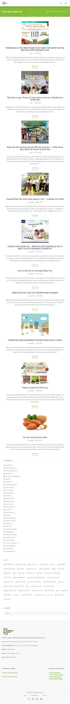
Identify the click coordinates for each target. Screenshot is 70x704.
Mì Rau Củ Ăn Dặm (20, 582)
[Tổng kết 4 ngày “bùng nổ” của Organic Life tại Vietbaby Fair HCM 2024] (35, 82)
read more (35, 66)
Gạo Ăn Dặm (7, 577)
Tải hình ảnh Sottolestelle (10, 672)
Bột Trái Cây (20, 569)
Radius (8, 526)
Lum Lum (8, 504)
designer (31, 274)
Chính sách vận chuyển (56, 674)
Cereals (54, 569)
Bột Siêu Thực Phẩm (9, 569)
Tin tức (8, 548)
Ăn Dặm (8, 465)
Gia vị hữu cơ (30, 573)
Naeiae (8, 509)
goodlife (31, 202)
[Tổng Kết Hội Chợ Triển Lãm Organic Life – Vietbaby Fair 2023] (35, 184)
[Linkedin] (37, 699)
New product (9, 512)
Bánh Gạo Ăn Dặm (20, 564)
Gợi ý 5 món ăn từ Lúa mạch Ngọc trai (35, 270)
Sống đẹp (8, 532)
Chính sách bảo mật (55, 677)
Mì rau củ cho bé (8, 582)
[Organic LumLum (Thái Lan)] (35, 372)
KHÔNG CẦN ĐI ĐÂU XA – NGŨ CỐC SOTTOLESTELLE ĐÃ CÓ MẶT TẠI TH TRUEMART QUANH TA (35, 247)
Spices (57, 590)
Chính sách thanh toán (56, 679)
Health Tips (9, 498)
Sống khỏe (9, 537)
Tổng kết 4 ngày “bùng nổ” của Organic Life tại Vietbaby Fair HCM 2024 (35, 98)
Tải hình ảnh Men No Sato (10, 676)
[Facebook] (29, 699)
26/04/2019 (38, 440)
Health (7, 496)
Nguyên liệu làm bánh (49, 582)
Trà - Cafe (50, 595)
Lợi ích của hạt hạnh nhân (35, 437)
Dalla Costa (9, 487)
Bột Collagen (44, 564)
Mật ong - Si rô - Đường (34, 582)
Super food (64, 590)
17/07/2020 (38, 390)
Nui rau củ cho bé (36, 586)
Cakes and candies (44, 569)
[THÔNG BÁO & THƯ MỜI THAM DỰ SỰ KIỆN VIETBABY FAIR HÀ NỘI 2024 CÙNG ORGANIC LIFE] (35, 32)
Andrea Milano (10, 468)
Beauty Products (10, 470)
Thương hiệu (9, 545)
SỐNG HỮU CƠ (10, 534)
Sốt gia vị (16, 595)
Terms (25, 695)
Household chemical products (36, 577)
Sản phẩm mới (10, 529)
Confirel (8, 482)
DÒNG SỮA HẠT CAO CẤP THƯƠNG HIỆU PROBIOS (35, 293)
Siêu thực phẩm (49, 590)
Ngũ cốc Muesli (19, 586)
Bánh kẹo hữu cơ (33, 564)
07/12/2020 (38, 343)
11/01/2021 (39, 274)
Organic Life (9, 520)
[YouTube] (41, 699)
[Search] (61, 3)
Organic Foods (10, 518)
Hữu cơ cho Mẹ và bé (53, 577)
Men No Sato (9, 507)
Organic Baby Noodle (10, 590)
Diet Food (8, 490)
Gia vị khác (39, 573)
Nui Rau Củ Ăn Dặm (49, 586)
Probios (8, 523)
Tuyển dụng (9, 551)
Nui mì (27, 586)
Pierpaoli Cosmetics (24, 590)
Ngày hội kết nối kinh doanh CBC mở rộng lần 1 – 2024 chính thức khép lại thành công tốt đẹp (35, 148)
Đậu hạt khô (7, 599)
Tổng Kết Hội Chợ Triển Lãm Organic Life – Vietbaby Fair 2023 (35, 199)
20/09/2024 (37, 53)
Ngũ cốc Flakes (8, 586)
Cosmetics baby (10, 484)
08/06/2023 (38, 202)
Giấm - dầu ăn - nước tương (52, 573)
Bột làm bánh (61, 564)
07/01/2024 (37, 152)
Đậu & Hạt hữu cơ (60, 595)
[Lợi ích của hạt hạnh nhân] (35, 422)
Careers (44, 695)
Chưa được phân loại (11, 476)
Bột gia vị (52, 564)
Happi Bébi (9, 493)
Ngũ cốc (60, 582)
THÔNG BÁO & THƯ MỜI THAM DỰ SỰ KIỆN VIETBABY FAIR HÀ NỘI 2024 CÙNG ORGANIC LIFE (35, 49)
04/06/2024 (37, 103)
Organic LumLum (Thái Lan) (35, 387)
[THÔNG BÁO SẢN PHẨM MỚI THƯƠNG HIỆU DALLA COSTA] (35, 325)
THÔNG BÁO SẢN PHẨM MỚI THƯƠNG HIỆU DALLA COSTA (35, 340)
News (7, 515)
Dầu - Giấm (22, 573)
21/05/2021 (38, 252)
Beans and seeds (8, 564)
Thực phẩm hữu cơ (39, 595)
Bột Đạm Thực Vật (31, 569)
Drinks (15, 573)
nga (31, 53)
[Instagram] (33, 699)
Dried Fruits (7, 573)
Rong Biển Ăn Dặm (37, 590)
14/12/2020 (38, 296)
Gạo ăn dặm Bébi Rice (19, 577)
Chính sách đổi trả (54, 672)
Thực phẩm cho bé (26, 595)
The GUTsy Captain (11, 543)
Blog (7, 473)
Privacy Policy (35, 695)
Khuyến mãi (9, 501)
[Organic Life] (5, 3)
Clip (7, 479)
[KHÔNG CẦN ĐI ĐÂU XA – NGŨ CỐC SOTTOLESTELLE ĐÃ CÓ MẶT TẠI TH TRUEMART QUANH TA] (35, 231)
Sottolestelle (9, 540)
